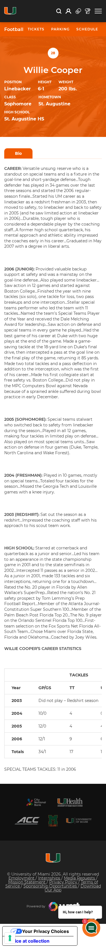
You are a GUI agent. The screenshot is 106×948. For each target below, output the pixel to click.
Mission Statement (27, 882)
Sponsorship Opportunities (50, 886)
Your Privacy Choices (45, 931)
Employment (22, 878)
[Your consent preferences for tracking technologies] (10, 938)
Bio (18, 153)
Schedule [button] (87, 29)
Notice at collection (28, 941)
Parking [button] (60, 29)
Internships (49, 878)
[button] (98, 11)
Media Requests (80, 878)
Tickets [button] (36, 29)
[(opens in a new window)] (36, 802)
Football (13, 29)
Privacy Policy (63, 882)
